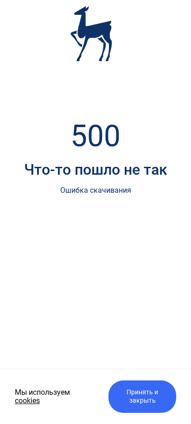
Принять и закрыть (142, 396)
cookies (27, 400)
